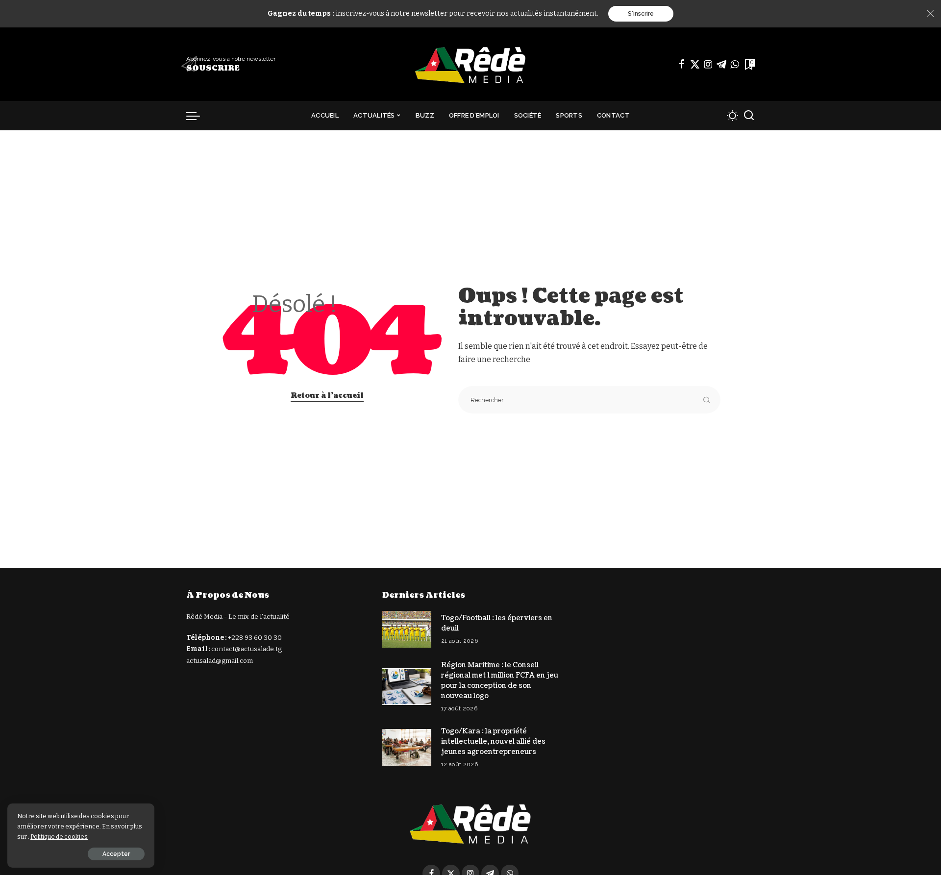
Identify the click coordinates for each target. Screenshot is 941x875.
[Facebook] (682, 64)
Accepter (116, 854)
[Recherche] (749, 115)
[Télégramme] (721, 64)
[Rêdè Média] (470, 64)
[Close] (930, 14)
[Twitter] (695, 64)
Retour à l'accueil (327, 395)
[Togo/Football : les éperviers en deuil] (406, 629)
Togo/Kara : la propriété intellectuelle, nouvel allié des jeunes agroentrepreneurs (493, 741)
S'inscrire (641, 13)
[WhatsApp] (735, 64)
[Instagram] (708, 64)
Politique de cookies (59, 836)
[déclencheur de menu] (198, 115)
